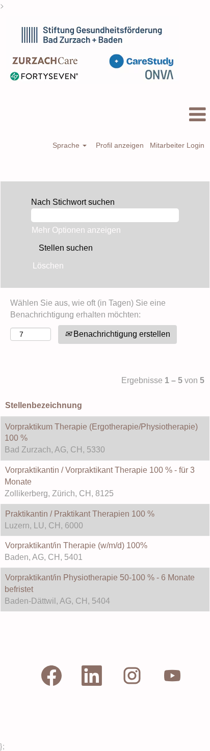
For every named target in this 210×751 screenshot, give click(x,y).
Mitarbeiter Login (177, 145)
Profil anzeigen (120, 145)
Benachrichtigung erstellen (120, 334)
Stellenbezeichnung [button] (43, 405)
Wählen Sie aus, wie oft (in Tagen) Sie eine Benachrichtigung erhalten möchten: (88, 309)
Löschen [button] (48, 265)
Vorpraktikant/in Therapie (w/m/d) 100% (76, 545)
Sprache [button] (67, 145)
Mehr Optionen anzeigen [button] (76, 230)
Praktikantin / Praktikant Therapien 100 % (79, 513)
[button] (105, 114)
